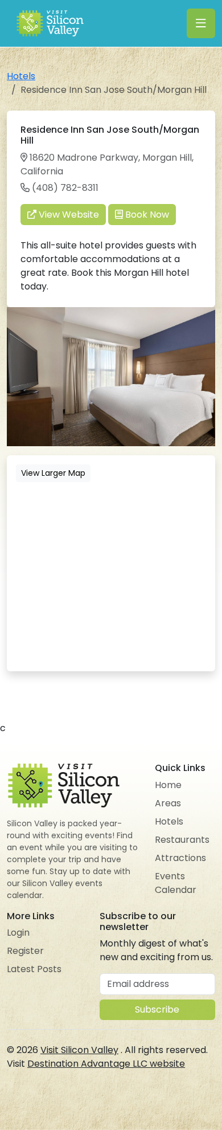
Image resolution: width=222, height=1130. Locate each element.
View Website (67, 214)
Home (168, 785)
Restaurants (182, 839)
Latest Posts (34, 969)
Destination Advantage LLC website (106, 1063)
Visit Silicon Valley (79, 1049)
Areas (168, 803)
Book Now (146, 214)
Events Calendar (175, 883)
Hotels (21, 76)
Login (18, 932)
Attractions (180, 857)
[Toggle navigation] (201, 23)
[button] (205, 317)
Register (25, 950)
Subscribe (157, 1009)
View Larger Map (53, 473)
